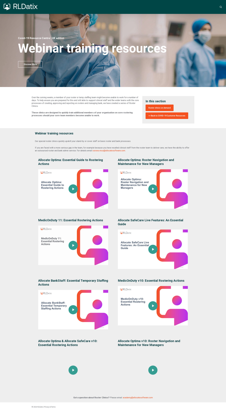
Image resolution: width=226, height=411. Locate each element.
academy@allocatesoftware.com (138, 397)
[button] (30, 64)
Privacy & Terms (50, 407)
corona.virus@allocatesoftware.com (109, 150)
